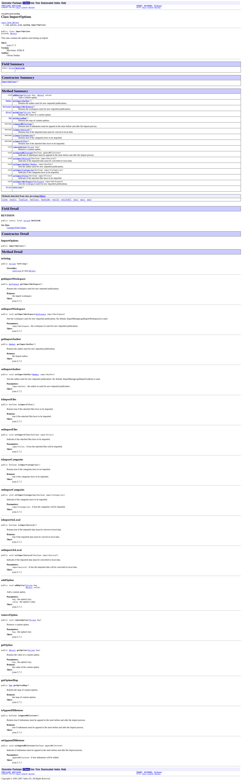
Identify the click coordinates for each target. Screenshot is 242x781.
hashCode (45, 200)
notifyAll (66, 200)
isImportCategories (23, 135)
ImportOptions (9, 82)
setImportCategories (23, 170)
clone (4, 200)
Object (13, 33)
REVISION (20, 68)
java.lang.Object (10, 22)
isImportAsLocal (21, 130)
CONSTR (24, 7)
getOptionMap (19, 118)
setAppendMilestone (23, 153)
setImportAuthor (21, 164)
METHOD (32, 7)
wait (76, 200)
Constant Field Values (16, 227)
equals (13, 200)
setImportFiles (20, 176)
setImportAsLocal (22, 158)
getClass (34, 200)
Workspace (7, 107)
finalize (23, 200)
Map (10, 118)
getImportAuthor (21, 101)
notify (55, 200)
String (12, 68)
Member (9, 101)
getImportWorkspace (23, 107)
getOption (18, 112)
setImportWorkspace (23, 182)
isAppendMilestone (22, 124)
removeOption (19, 147)
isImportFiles (20, 141)
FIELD (18, 7)
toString (17, 187)
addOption (18, 95)
